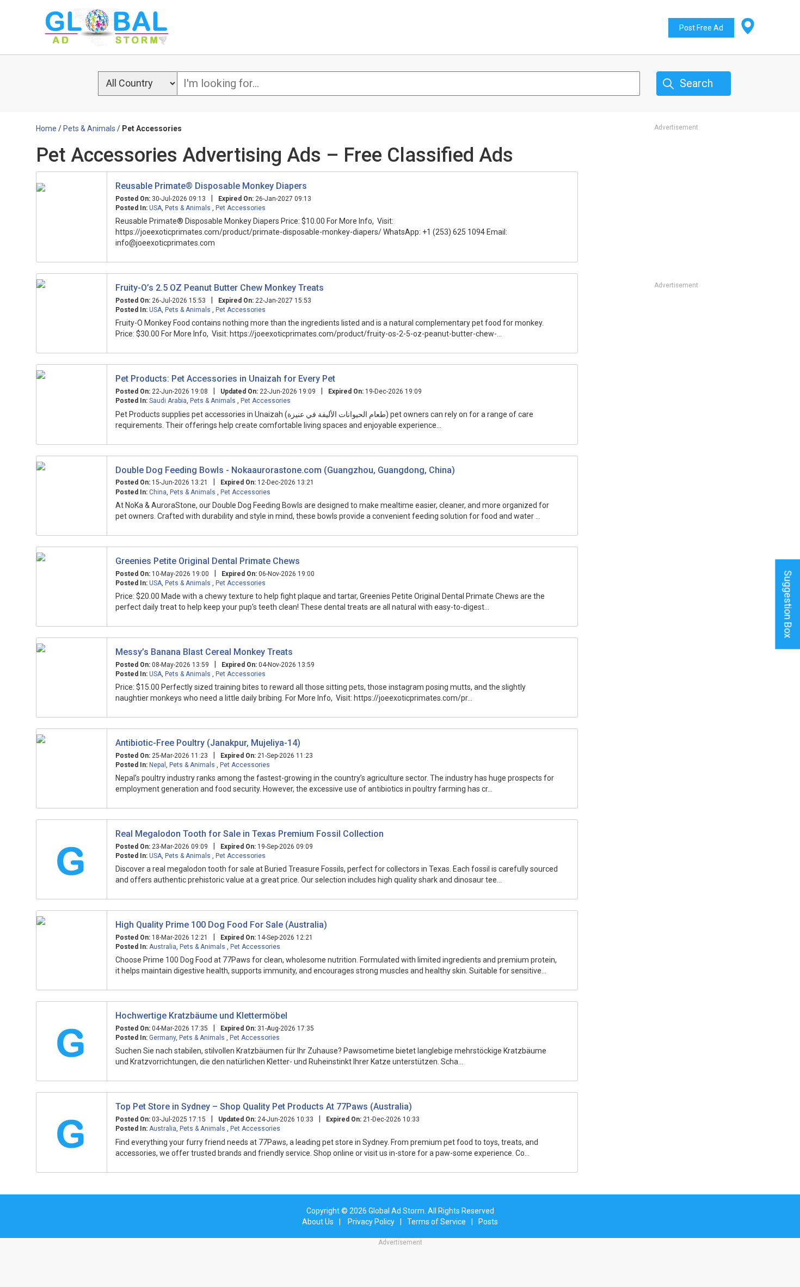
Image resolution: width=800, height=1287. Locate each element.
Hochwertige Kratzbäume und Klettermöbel (201, 1015)
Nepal (157, 765)
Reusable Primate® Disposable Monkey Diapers (211, 186)
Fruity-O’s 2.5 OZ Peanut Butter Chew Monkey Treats (219, 288)
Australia (162, 947)
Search (696, 83)
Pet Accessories (241, 208)
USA (155, 208)
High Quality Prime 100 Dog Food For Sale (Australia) (221, 925)
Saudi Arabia (168, 401)
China (158, 492)
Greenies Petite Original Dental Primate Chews (207, 561)
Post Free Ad (701, 27)
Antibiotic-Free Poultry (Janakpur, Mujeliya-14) (207, 743)
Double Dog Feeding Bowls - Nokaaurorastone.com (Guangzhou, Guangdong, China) (285, 470)
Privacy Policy (371, 1221)
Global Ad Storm (396, 1210)
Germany (162, 1037)
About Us (318, 1221)
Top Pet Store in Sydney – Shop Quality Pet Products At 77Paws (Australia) (263, 1106)
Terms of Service (436, 1221)
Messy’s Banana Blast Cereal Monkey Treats (204, 652)
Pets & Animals (188, 208)
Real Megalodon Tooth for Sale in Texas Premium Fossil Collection (249, 834)
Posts (488, 1221)
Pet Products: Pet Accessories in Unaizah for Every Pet (225, 378)
